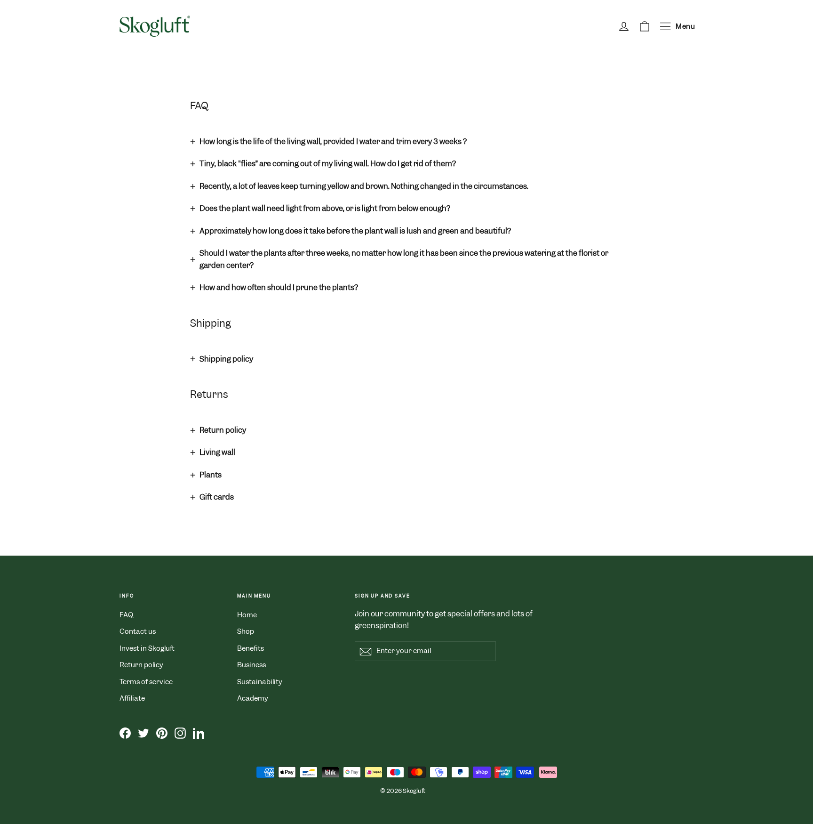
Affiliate (132, 698)
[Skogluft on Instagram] (180, 733)
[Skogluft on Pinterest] (161, 733)
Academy (252, 698)
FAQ (126, 615)
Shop (245, 631)
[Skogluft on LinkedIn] (198, 733)
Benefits (250, 648)
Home (247, 615)
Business (251, 665)
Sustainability (259, 682)
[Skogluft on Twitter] (143, 733)
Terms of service (146, 682)
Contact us (138, 631)
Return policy (141, 665)
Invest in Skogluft (147, 648)
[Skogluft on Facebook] (125, 733)
